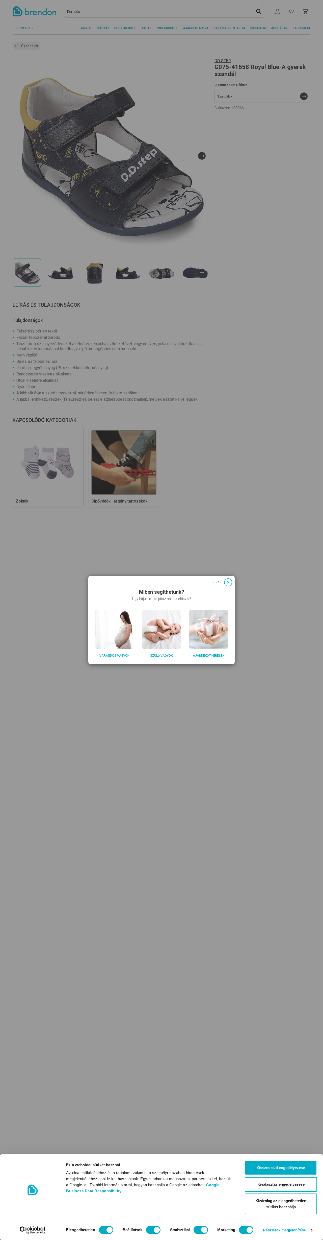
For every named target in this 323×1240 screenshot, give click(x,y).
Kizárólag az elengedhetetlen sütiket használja (280, 1204)
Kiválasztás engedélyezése (281, 1184)
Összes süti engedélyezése (281, 1167)
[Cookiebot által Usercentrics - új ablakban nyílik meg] (33, 1230)
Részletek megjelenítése (284, 1230)
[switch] (153, 1230)
